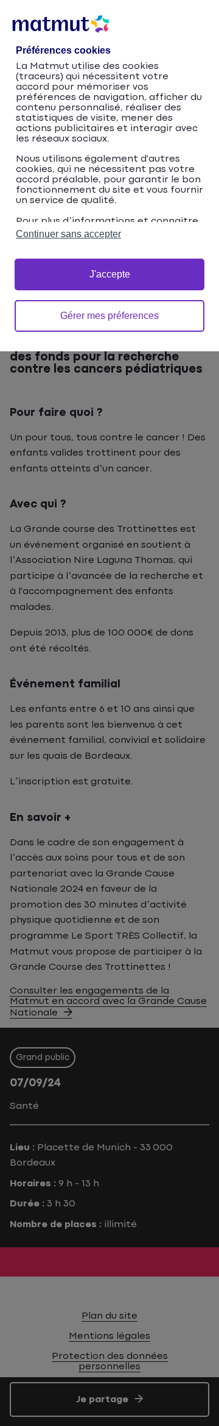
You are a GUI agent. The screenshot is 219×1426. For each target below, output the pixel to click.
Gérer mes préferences (109, 315)
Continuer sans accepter (68, 234)
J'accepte (109, 274)
